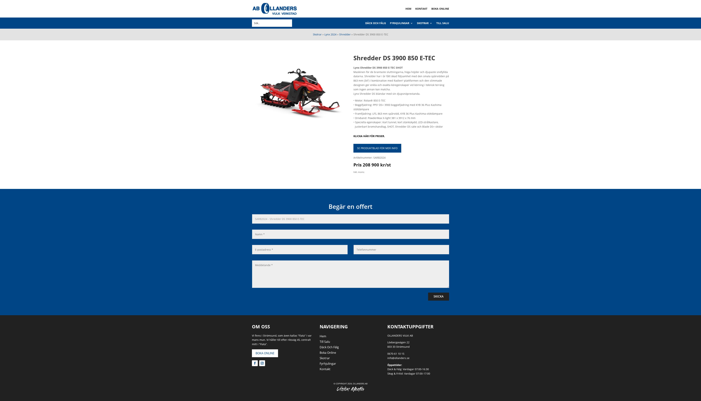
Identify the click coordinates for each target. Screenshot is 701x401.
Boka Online (440, 8)
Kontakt (421, 8)
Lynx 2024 (330, 34)
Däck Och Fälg (375, 23)
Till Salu (442, 23)
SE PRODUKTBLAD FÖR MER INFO (377, 148)
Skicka (439, 296)
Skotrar (423, 23)
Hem (408, 8)
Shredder (345, 34)
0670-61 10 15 (395, 353)
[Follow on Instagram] (262, 363)
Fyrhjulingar (399, 23)
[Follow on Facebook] (255, 363)
